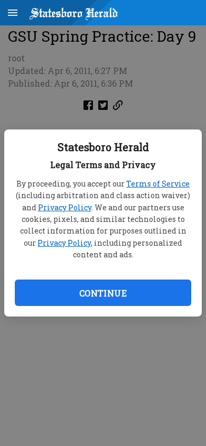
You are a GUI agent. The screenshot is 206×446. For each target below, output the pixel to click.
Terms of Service (158, 184)
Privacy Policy (64, 207)
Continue (103, 293)
